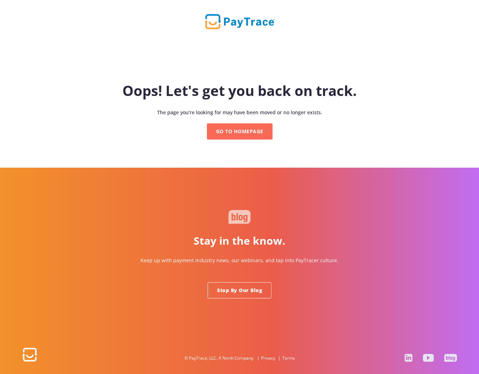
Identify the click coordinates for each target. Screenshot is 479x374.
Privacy (268, 358)
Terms (288, 358)
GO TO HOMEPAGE (239, 131)
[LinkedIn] (408, 358)
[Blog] (450, 358)
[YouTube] (428, 358)
